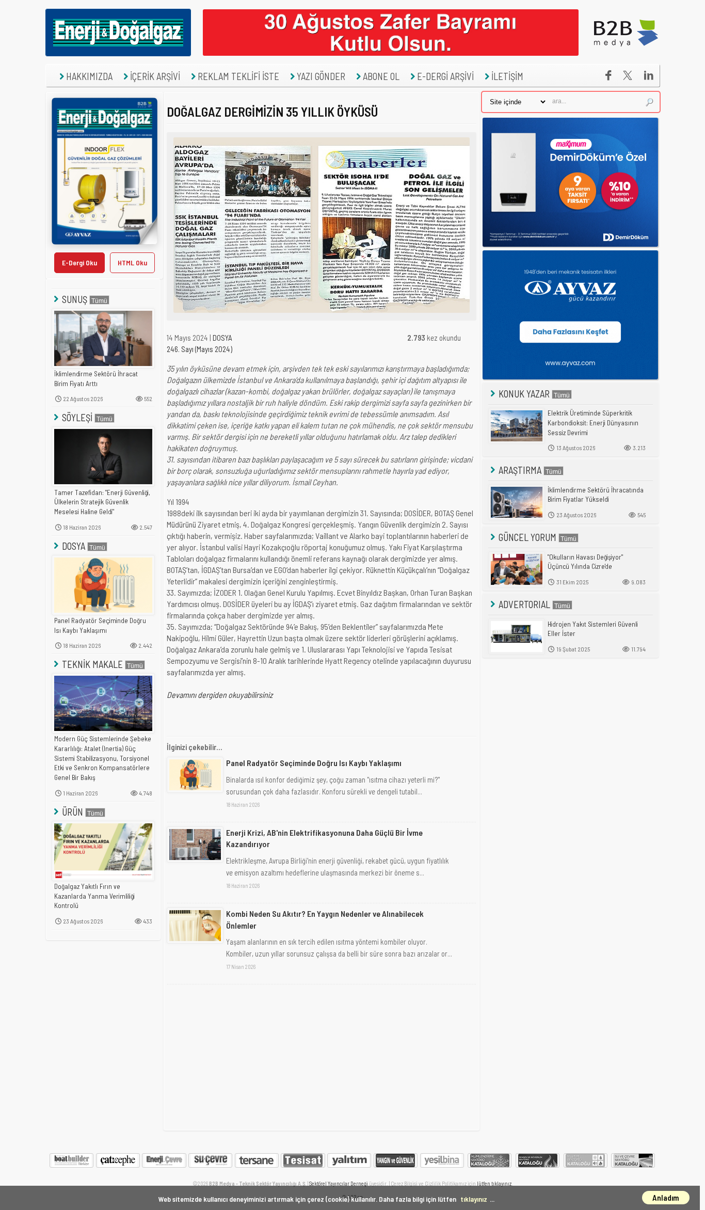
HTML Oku (132, 262)
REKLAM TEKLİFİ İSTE (238, 76)
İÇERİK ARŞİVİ (155, 76)
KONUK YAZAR (524, 394)
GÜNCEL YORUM (527, 537)
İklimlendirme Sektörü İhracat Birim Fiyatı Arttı (96, 379)
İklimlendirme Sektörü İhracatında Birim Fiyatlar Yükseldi (596, 495)
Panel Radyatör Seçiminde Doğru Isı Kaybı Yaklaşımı (100, 625)
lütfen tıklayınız (494, 1183)
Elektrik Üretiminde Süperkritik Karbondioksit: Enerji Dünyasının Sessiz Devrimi (593, 422)
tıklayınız (473, 1199)
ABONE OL (381, 76)
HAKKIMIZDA (89, 76)
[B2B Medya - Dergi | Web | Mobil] (626, 53)
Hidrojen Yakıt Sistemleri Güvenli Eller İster (593, 629)
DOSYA (73, 546)
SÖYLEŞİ (77, 417)
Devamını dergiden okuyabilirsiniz (220, 694)
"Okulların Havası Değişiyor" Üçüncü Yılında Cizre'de (585, 562)
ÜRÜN (72, 812)
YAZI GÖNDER (321, 76)
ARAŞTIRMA (519, 470)
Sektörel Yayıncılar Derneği (338, 1183)
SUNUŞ (74, 299)
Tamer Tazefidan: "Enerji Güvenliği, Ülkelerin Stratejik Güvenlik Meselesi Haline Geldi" (102, 502)
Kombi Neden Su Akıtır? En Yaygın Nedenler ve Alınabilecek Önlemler (325, 919)
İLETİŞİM (507, 76)
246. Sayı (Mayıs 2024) (199, 349)
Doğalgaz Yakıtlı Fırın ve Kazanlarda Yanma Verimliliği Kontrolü (94, 896)
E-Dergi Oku (79, 262)
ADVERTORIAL (524, 604)
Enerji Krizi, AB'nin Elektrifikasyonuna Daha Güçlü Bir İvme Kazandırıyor (324, 838)
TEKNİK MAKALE (92, 664)
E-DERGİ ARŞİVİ (445, 76)
